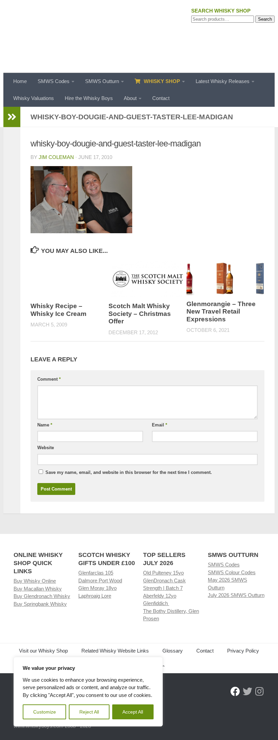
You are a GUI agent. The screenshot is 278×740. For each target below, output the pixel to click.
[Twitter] (247, 691)
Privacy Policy (243, 651)
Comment (49, 379)
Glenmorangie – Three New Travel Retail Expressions (221, 311)
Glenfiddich (156, 603)
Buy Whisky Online (35, 581)
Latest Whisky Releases (223, 81)
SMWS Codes (54, 81)
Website (45, 447)
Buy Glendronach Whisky (42, 596)
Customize (44, 712)
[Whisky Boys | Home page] (139, 36)
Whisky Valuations (33, 98)
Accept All (132, 712)
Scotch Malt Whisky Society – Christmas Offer (139, 313)
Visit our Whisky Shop (43, 651)
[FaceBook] (235, 691)
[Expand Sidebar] (11, 117)
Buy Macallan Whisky (38, 589)
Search (265, 19)
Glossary (172, 651)
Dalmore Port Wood (100, 580)
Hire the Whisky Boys (89, 98)
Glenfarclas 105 (95, 573)
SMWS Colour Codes (232, 572)
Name (44, 424)
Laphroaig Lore (94, 596)
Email (159, 424)
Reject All (89, 712)
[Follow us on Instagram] (259, 691)
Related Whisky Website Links (115, 651)
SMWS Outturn (102, 81)
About (130, 98)
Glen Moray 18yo (97, 588)
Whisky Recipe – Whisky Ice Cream (58, 309)
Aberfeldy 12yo (159, 596)
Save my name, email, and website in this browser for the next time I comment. (128, 472)
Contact (161, 98)
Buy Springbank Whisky (40, 604)
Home (20, 81)
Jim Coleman (56, 157)
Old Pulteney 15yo (163, 573)
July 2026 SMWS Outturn (236, 595)
